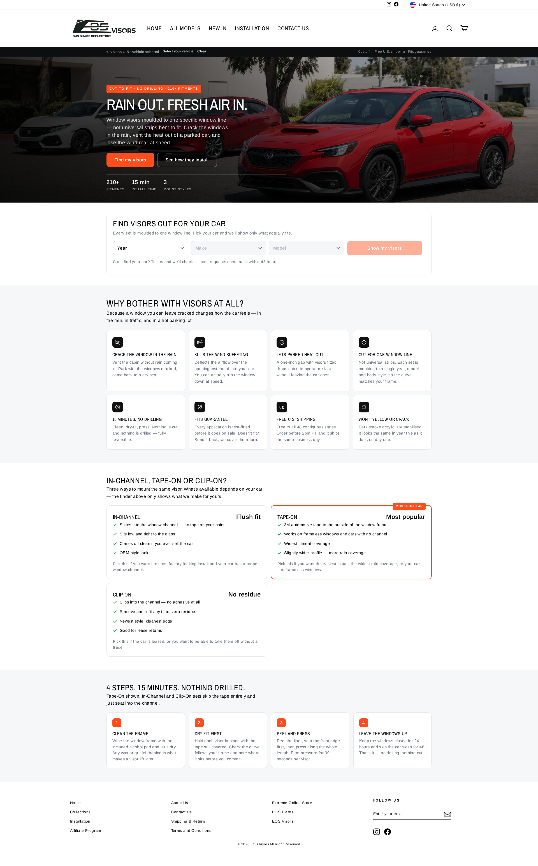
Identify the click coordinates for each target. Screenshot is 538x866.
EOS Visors (282, 821)
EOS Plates (282, 812)
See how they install (187, 159)
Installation (80, 821)
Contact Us (181, 812)
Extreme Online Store (292, 803)
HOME (154, 28)
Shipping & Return (188, 821)
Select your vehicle (178, 51)
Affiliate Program (85, 830)
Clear (201, 51)
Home (75, 803)
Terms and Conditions (191, 830)
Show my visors (384, 248)
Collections (80, 812)
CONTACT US (293, 28)
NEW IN (217, 28)
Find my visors (130, 159)
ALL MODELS (185, 28)
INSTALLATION (252, 28)
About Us (179, 803)
